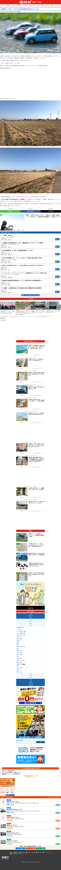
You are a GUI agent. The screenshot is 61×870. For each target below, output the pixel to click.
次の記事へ (50, 208)
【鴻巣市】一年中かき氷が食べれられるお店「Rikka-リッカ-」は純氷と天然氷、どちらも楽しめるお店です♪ (36, 445)
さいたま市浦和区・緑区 (21, 633)
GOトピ (2, 5)
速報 (52, 5)
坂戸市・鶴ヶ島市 (20, 654)
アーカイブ (58, 5)
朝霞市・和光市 (21, 664)
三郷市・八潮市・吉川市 (21, 646)
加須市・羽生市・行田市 (21, 635)
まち (38, 5)
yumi (5, 320)
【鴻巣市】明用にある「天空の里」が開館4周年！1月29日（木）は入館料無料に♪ (36, 555)
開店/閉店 (19, 5)
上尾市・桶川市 (19, 652)
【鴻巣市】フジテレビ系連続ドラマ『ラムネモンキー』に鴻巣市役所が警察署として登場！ (36, 535)
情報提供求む (23, 852)
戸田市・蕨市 (19, 658)
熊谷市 (18, 648)
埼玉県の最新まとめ (20, 627)
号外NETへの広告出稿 (31, 852)
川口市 (18, 656)
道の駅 (1, 318)
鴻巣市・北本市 (37, 2)
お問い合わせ (39, 852)
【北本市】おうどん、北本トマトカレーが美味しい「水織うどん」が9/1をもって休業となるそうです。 (36, 387)
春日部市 (18, 640)
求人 (14, 5)
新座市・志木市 (19, 662)
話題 (42, 5)
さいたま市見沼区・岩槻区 (21, 631)
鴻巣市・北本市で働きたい (6, 232)
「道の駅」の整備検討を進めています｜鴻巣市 (10, 63)
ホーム (12, 852)
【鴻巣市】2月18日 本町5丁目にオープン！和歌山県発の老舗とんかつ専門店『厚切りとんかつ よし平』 (36, 564)
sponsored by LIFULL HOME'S (53, 797)
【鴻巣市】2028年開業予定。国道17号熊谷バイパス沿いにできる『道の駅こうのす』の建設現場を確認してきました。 (36, 347)
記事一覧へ (30, 208)
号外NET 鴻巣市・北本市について (17, 853)
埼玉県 (19, 11)
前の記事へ (10, 208)
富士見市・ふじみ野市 (20, 660)
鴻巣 (4, 318)
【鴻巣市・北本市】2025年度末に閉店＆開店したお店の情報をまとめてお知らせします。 (36, 374)
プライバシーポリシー (48, 852)
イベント (47, 5)
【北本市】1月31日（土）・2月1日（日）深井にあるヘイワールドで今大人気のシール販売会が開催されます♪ (36, 545)
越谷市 (18, 642)
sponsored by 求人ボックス (17, 232)
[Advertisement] (30, 331)
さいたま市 (18, 629)
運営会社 (17, 852)
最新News (9, 5)
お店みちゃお (32, 5)
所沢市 (18, 666)
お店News (25, 5)
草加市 (18, 644)
